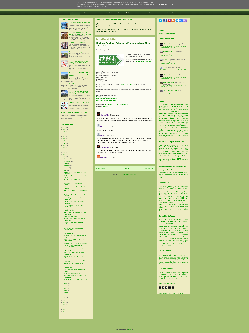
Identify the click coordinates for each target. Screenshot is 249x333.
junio (65, 283)
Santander (167, 260)
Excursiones (162, 120)
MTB (168, 125)
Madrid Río (164, 198)
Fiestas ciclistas (181, 122)
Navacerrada (177, 237)
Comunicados (184, 148)
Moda (170, 127)
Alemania (162, 272)
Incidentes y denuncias (180, 124)
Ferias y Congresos (166, 122)
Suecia (176, 278)
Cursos (176, 117)
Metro (186, 198)
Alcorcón (185, 219)
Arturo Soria (180, 186)
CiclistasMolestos (174, 148)
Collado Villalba (163, 226)
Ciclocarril (163, 115)
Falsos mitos (176, 120)
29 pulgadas (162, 170)
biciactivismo (185, 159)
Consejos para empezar (166, 117)
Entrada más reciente (103, 168)
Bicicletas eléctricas (176, 170)
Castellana (167, 190)
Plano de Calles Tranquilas (172, 155)
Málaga (171, 258)
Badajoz (170, 254)
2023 (64, 134)
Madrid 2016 (176, 196)
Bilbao (186, 254)
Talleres (172, 135)
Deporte (173, 118)
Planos (120, 13)
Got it (171, 4)
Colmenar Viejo (173, 226)
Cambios (175, 172)
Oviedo (179, 258)
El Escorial (164, 228)
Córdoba (161, 257)
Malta (179, 276)
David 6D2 (166, 59)
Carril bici (174, 112)
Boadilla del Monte (175, 221)
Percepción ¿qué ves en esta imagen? (74, 263)
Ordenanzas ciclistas (175, 130)
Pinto (186, 237)
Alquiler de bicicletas (165, 104)
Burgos (161, 255)
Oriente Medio (184, 276)
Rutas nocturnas (170, 133)
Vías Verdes (162, 263)
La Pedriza (178, 232)
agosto (66, 168)
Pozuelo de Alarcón (176, 238)
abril (65, 288)
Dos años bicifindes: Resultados (106, 100)
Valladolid (161, 262)
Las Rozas (184, 232)
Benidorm (182, 254)
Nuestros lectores (173, 153)
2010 (64, 302)
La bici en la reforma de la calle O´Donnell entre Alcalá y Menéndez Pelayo (80, 33)
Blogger (130, 329)
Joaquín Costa (184, 195)
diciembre (67, 159)
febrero (66, 292)
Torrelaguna (185, 243)
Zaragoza (168, 263)
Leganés (163, 234)
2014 (64, 154)
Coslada (180, 226)
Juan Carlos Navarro (168, 82)
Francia (178, 274)
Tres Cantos (168, 245)
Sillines (186, 175)
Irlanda (161, 276)
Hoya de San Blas (181, 230)
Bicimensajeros (184, 108)
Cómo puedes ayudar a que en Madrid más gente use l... (74, 209)
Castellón (181, 255)
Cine (179, 115)
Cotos (185, 226)
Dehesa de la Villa (173, 192)
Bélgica (178, 272)
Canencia (162, 224)
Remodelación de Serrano (172, 208)
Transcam (161, 245)
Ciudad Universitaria (181, 190)
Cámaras (186, 172)
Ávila (172, 263)
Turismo (180, 135)
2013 (64, 157)
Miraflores (179, 234)
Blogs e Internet (164, 109)
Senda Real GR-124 (168, 209)
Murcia (167, 258)
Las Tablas (162, 196)
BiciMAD (84, 13)
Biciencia (185, 147)
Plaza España (179, 206)
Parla (183, 237)
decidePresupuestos (165, 211)
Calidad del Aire (140, 13)
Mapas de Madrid (176, 198)
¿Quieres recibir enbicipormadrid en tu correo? (171, 293)
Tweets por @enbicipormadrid (167, 33)
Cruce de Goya (175, 149)
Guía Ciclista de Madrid (128, 84)
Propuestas (184, 155)
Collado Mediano (184, 224)
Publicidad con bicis (169, 131)
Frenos (177, 174)
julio (65, 170)
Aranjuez (163, 221)
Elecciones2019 (172, 195)
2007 (64, 309)
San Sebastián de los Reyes (172, 242)
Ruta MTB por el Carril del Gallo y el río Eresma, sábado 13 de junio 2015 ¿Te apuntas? (79, 74)
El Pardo (184, 193)
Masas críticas (164, 128)
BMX (186, 106)
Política (161, 132)
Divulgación (129, 13)
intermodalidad (162, 136)
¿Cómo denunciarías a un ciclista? (78, 42)
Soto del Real (168, 243)
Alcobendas (178, 219)
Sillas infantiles (180, 175)
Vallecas (180, 209)
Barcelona (175, 254)
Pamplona (183, 258)
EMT (180, 192)
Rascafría (165, 240)
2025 (64, 129)
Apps (160, 106)
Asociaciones (181, 106)
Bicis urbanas (168, 172)
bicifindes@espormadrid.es (142, 61)
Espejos (161, 174)
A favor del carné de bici (67, 84)
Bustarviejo (185, 221)
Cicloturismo (172, 115)
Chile (186, 272)
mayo (65, 286)
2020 (64, 141)
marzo (66, 290)
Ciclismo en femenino (182, 113)
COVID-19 (173, 109)
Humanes (161, 232)
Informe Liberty (162, 153)
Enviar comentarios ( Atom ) (129, 174)
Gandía (172, 257)
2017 (64, 147)
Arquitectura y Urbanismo (170, 106)
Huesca (161, 258)
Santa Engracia (184, 208)
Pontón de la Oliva (164, 238)
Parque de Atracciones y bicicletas (78, 52)
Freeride (161, 124)
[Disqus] (125, 136)
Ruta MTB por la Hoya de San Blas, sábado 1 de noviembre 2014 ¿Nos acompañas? (78, 92)
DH (183, 117)
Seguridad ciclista (164, 135)
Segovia (172, 260)
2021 (64, 138)
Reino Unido (169, 278)
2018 (64, 145)
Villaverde (185, 209)
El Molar (171, 228)
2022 (64, 136)
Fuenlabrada (163, 230)
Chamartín (172, 190)
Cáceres (186, 255)
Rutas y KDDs (180, 133)
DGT (180, 117)
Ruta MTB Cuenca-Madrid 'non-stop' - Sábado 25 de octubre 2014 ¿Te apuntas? (79, 62)
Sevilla (177, 260)
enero (66, 295)
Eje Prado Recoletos (172, 193)
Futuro (166, 124)
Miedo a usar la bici (69, 226)
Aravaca (175, 186)
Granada (179, 257)
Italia (165, 276)
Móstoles (170, 237)
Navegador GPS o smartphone (72, 273)
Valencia (185, 260)
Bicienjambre (177, 108)
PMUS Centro (184, 153)
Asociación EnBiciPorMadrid (177, 145)
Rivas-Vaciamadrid (174, 240)
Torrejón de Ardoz (177, 243)
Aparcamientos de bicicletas (179, 104)
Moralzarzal (185, 234)
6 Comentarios (124, 104)
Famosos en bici (184, 120)
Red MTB (178, 132)
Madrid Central (184, 196)
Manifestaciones (174, 125)
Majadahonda (172, 234)
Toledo (181, 260)
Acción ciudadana (164, 145)
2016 (64, 150)
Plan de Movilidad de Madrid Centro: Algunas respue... (73, 246)
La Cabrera (172, 232)
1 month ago (172, 47)
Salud (186, 133)
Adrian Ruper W (167, 51)
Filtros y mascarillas (167, 174)
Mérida (175, 258)
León (164, 258)
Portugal (161, 278)
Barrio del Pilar (163, 188)
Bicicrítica (170, 108)
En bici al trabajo (109, 13)
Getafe (171, 230)
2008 (64, 307)
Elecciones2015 (183, 150)
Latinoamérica (172, 276)
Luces (181, 174)
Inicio (127, 168)
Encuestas (185, 118)
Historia (170, 124)
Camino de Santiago (170, 255)
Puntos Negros (173, 157)
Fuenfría (184, 228)
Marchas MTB (183, 125)
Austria (175, 272)
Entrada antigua (148, 168)
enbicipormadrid (164, 161)
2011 (64, 300)
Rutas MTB (176, 159)
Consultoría (152, 13)
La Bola (166, 232)
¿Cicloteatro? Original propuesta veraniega (75, 243)
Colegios (174, 13)
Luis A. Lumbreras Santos (170, 44)
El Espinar (167, 257)
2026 (64, 127)
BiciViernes (178, 147)
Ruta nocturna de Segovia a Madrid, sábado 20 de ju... (73, 229)
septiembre (67, 165)
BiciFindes (105, 106)
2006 (64, 311)
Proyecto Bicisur (163, 157)
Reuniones (168, 159)
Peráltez (161, 155)
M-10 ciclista (169, 196)
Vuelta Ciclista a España (177, 262)
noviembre (67, 161)
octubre (66, 163)
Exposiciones (169, 120)
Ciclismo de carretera (169, 113)
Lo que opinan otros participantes (106, 98)
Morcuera (163, 237)
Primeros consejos (95, 13)
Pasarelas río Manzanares (179, 204)
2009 (64, 304)
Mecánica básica (169, 176)
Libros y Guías (163, 125)
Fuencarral (178, 195)
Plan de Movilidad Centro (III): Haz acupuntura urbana (73, 232)
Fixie (174, 174)
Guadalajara (185, 257)
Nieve (174, 128)
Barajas (186, 186)
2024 (64, 131)
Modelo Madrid (163, 200)
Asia (166, 272)
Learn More (163, 4)
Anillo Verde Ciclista (166, 186)
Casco (180, 112)
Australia (170, 272)
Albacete (161, 254)
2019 (64, 143)
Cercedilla (169, 224)
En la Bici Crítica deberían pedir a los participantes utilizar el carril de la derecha (74, 113)
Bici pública (163, 108)
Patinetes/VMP (164, 13)
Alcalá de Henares (166, 219)
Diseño (179, 118)
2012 (64, 298)
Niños (178, 128)
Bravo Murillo (179, 188)
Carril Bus (167, 111)
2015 (64, 152)
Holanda (184, 274)
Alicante (166, 254)
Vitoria (165, 262)
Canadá (182, 272)
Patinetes (185, 130)
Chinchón (177, 224)
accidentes (185, 135)
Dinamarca (164, 274)
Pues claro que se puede (70, 216)
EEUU (172, 274)
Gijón (175, 257)
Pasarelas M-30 (167, 204)
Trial (176, 135)
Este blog (74, 13)
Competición (184, 115)
